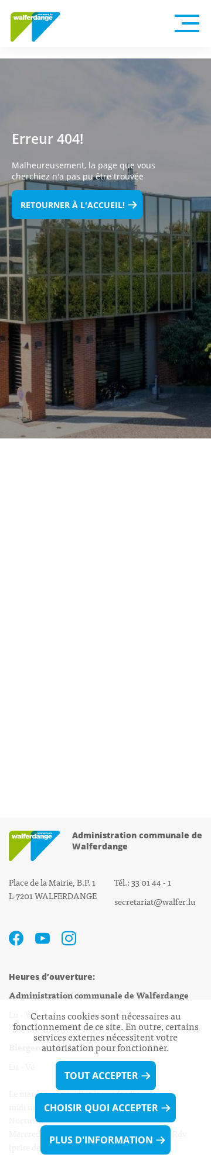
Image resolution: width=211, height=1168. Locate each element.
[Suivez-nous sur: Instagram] (69, 938)
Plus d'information (101, 1140)
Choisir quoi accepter (101, 1107)
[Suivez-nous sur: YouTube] (42, 938)
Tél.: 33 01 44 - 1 (142, 882)
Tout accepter (101, 1075)
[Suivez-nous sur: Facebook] (16, 938)
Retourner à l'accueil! (73, 204)
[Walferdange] (41, 23)
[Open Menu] (187, 23)
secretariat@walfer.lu (155, 901)
